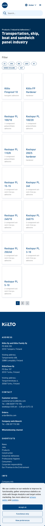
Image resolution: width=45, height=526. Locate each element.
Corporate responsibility (12, 464)
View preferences (22, 520)
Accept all (23, 507)
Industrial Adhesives (20, 29)
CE (4, 64)
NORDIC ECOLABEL (9, 68)
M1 (34, 64)
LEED (26, 64)
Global (31, 5)
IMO (19, 64)
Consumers (7, 461)
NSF (21, 68)
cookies (15, 500)
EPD (11, 64)
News (4, 444)
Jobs (4, 447)
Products (6, 29)
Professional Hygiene (11, 458)
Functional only (22, 513)
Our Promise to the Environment (15, 467)
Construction (7, 453)
